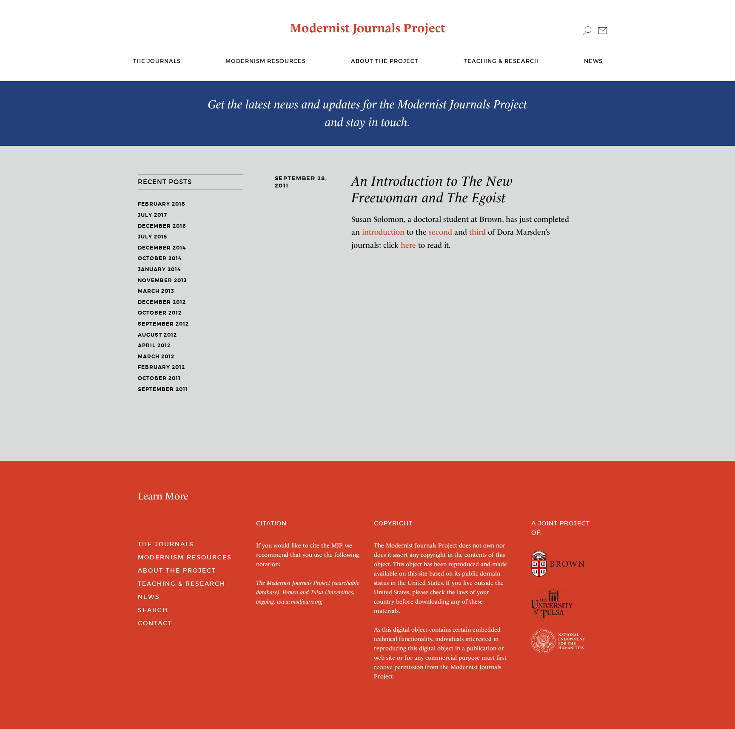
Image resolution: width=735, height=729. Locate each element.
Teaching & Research (501, 61)
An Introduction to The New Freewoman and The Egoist (432, 189)
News (593, 61)
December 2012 (162, 302)
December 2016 (162, 226)
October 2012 (160, 312)
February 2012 (161, 367)
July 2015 (152, 236)
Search (153, 610)
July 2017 (152, 215)
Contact (155, 623)
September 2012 (163, 324)
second (440, 231)
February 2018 (161, 204)
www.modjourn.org (299, 601)
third (477, 231)
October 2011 (159, 378)
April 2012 (154, 345)
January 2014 (159, 269)
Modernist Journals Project (367, 28)
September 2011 (163, 389)
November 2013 (162, 280)
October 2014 (160, 258)
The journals (157, 61)
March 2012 (156, 356)
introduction (383, 231)
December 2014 (162, 247)
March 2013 (156, 291)
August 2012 (157, 335)
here (408, 245)
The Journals (166, 544)
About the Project (385, 61)
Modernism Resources (265, 61)
